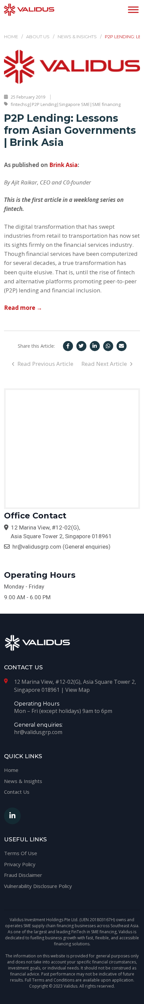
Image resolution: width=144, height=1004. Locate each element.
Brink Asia (63, 165)
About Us (38, 36)
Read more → (23, 308)
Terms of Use (20, 853)
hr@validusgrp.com (36, 546)
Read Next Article (104, 364)
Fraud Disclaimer (23, 875)
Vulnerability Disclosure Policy (38, 886)
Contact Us (16, 791)
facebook (68, 346)
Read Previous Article (44, 364)
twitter (81, 346)
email (122, 346)
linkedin (95, 346)
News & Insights (77, 36)
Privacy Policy (19, 864)
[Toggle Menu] (133, 9)
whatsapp (108, 346)
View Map (77, 689)
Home (11, 36)
